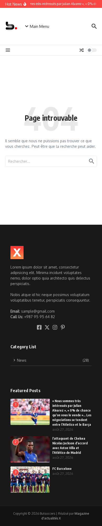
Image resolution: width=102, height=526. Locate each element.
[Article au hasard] (82, 50)
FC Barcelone (62, 469)
